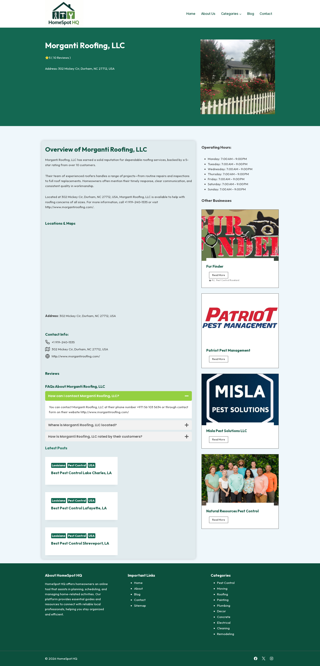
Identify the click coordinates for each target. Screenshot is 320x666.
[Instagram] (271, 658)
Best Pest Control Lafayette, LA (79, 508)
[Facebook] (255, 658)
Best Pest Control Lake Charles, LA (81, 472)
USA (92, 465)
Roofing (222, 594)
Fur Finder (214, 266)
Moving (222, 588)
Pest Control (77, 465)
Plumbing (223, 605)
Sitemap (140, 605)
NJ (213, 280)
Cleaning (223, 628)
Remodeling (225, 634)
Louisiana (58, 465)
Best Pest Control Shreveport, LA (80, 543)
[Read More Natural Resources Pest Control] (240, 479)
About (138, 588)
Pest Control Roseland (227, 280)
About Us (208, 14)
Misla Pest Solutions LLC (226, 431)
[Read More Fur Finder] (240, 235)
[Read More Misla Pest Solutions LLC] (240, 399)
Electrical (224, 622)
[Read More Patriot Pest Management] (240, 319)
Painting (223, 600)
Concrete (223, 617)
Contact (266, 14)
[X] (263, 658)
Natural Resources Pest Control (232, 511)
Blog (250, 14)
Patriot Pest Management (228, 350)
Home (190, 14)
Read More (220, 275)
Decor (221, 611)
